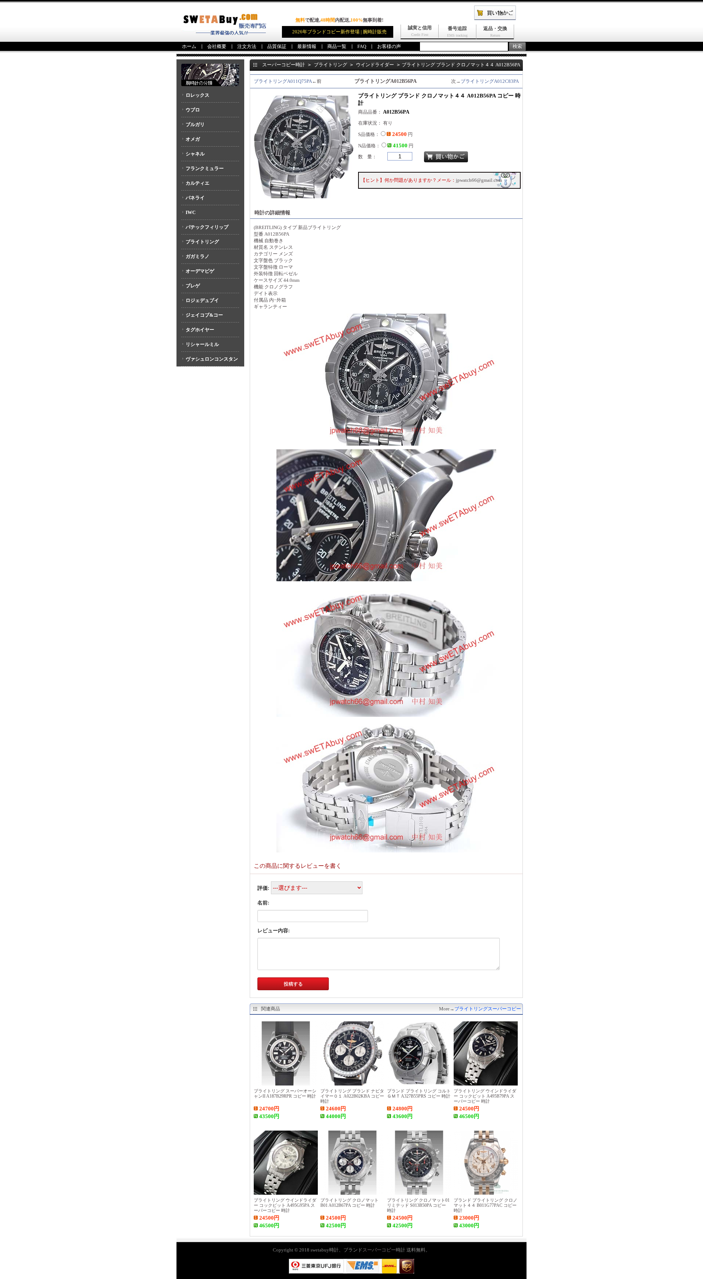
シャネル (195, 153)
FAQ (361, 46)
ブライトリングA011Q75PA (283, 81)
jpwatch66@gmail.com (479, 180)
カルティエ (197, 183)
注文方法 (246, 46)
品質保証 (276, 46)
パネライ (195, 197)
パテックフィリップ (207, 227)
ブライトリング (202, 241)
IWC (191, 212)
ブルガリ (195, 124)
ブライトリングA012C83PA (490, 81)
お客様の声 (389, 46)
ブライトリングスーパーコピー (487, 1008)
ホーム (189, 46)
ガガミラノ (197, 256)
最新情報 (306, 46)
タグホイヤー (200, 329)
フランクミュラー (205, 168)
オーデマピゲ (200, 271)
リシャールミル (202, 344)
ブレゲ (193, 285)
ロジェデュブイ (202, 300)
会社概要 (216, 46)
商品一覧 (336, 46)
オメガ (193, 139)
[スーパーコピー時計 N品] (223, 33)
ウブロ (193, 110)
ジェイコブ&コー (204, 315)
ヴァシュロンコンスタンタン (209, 361)
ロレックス (197, 95)
